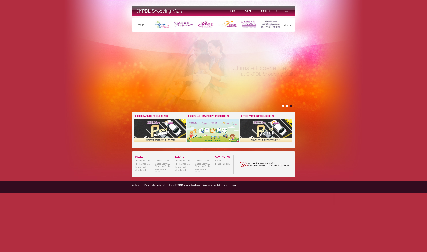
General (219, 161)
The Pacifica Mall (143, 164)
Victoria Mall (140, 170)
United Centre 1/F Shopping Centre (163, 165)
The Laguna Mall (142, 161)
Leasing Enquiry (222, 164)
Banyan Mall (140, 167)
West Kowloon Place (161, 170)
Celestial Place (162, 161)
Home (233, 11)
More (286, 25)
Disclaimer (136, 185)
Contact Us (270, 11)
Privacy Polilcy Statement (154, 185)
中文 (287, 11)
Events (248, 11)
